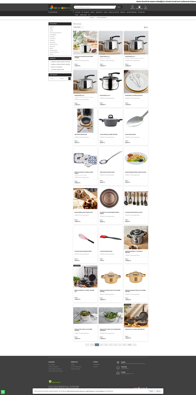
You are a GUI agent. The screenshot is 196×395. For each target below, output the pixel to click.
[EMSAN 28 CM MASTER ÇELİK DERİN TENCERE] (85, 42)
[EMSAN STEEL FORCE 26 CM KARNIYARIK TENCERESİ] (111, 315)
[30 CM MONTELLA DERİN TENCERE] (111, 120)
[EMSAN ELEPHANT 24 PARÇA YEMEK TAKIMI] (85, 158)
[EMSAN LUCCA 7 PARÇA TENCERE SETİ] (136, 315)
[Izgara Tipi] (145, 27)
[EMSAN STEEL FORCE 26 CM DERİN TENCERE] (85, 315)
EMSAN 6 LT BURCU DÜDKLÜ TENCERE (60, 64)
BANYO (92, 12)
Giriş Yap (132, 8)
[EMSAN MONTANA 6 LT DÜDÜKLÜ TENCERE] (136, 237)
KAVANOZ (52, 40)
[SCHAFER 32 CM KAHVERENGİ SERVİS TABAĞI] (111, 198)
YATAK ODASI (83, 15)
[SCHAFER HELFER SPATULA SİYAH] (136, 198)
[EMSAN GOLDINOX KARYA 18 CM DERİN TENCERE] (111, 276)
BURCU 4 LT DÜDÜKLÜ (56, 67)
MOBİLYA (122, 12)
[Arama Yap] (119, 7)
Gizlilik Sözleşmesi (53, 366)
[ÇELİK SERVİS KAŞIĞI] (136, 120)
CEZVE (51, 30)
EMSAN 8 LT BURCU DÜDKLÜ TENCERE (60, 61)
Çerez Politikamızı (100, 391)
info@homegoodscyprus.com (127, 373)
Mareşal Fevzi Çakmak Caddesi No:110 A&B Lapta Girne (133, 363)
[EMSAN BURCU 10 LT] (111, 81)
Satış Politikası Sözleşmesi (55, 371)
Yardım (72, 364)
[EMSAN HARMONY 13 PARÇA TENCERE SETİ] (85, 276)
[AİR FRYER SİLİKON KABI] (85, 120)
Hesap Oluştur (139, 8)
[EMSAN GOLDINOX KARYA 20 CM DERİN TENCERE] (136, 276)
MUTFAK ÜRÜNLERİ (132, 12)
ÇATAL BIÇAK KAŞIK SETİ (55, 32)
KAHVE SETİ (52, 38)
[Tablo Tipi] (147, 27)
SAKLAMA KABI (53, 50)
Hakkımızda (96, 364)
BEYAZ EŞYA (99, 12)
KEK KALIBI (52, 42)
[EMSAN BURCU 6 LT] (136, 42)
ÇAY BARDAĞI (53, 34)
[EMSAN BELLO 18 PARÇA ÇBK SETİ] (136, 81)
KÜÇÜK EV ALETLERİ (113, 12)
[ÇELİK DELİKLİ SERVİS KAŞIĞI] (111, 158)
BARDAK (52, 27)
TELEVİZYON (141, 12)
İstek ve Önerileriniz (76, 366)
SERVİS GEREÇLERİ (54, 52)
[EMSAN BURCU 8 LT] (85, 81)
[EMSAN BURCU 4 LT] (111, 42)
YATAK (76, 15)
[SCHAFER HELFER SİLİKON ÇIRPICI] (85, 237)
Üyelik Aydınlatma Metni (54, 368)
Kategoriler (86, 12)
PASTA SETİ (52, 46)
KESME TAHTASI (53, 44)
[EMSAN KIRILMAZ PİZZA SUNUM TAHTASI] (136, 158)
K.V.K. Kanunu (51, 364)
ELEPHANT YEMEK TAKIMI (57, 69)
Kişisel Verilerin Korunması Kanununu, (76, 391)
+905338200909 (125, 368)
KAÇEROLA (52, 36)
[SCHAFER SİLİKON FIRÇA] (111, 237)
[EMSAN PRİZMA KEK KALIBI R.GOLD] (85, 198)
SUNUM (51, 54)
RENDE (51, 48)
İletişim (95, 366)
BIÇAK (51, 28)
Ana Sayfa (77, 12)
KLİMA (105, 12)
